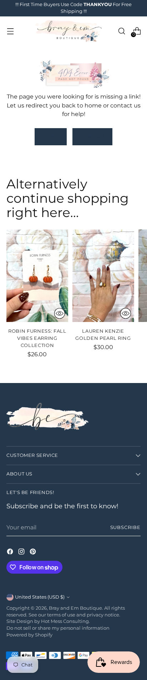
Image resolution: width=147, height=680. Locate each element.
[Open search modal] (121, 31)
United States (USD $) (40, 597)
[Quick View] (59, 313)
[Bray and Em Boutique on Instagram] (22, 552)
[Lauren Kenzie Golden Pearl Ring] (103, 276)
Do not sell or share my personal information (58, 628)
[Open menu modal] (10, 31)
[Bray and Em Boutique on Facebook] (10, 552)
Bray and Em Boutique (75, 608)
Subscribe (125, 527)
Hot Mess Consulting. (65, 621)
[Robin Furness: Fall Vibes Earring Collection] (37, 276)
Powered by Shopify (29, 635)
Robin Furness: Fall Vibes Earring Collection (37, 338)
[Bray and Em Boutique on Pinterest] (33, 552)
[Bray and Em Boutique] (69, 31)
